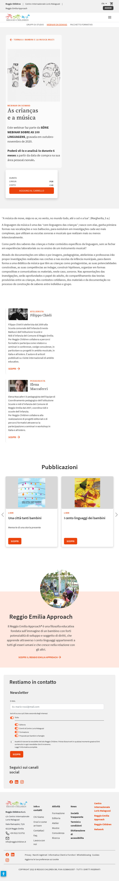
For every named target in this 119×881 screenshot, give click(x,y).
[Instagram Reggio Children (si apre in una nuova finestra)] (22, 782)
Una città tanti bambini (25, 518)
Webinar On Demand (57, 24)
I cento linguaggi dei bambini (84, 518)
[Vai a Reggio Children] (18, 17)
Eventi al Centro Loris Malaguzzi (31, 728)
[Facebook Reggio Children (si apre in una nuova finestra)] (11, 782)
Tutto (17, 717)
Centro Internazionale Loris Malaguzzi (42, 3)
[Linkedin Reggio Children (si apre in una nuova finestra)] (17, 782)
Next (114, 513)
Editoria (22, 725)
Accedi (108, 7)
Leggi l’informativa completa (26, 747)
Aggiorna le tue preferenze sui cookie (42, 859)
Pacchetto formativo (81, 24)
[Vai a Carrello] (111, 4)
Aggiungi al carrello (31, 190)
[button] (110, 17)
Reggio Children (13, 3)
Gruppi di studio (35, 24)
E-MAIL (12, 701)
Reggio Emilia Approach (16, 8)
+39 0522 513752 (17, 833)
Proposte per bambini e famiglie (31, 736)
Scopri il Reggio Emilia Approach (38, 657)
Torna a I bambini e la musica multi (33, 39)
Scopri (12, 437)
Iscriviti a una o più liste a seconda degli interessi (29, 713)
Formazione (24, 732)
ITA (103, 3)
